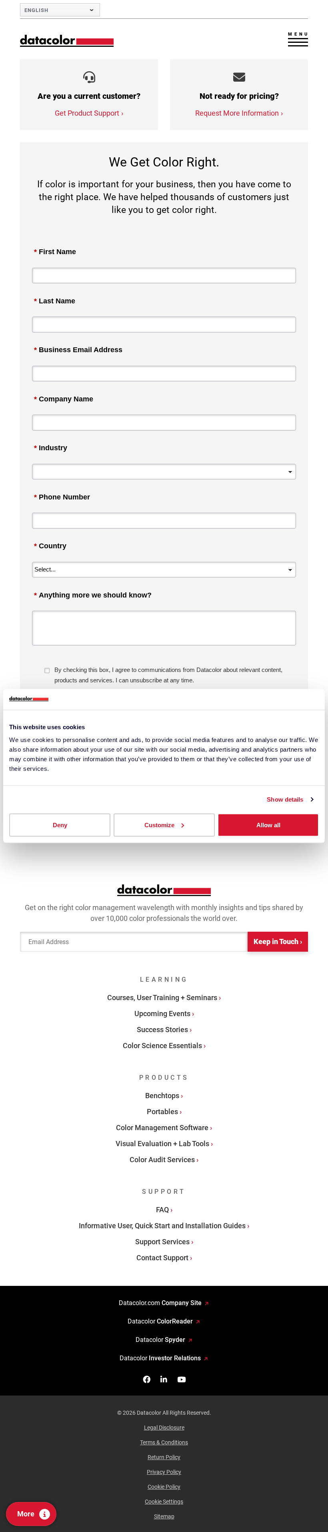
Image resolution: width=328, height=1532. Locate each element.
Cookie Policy (164, 1487)
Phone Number (62, 497)
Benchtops (162, 1095)
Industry (50, 448)
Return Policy (164, 1457)
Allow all (268, 824)
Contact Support (162, 1257)
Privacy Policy (164, 1472)
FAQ (162, 1209)
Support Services (162, 1241)
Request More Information (237, 113)
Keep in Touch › (278, 941)
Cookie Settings (164, 1501)
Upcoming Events (162, 1013)
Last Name (54, 301)
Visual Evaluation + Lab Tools (162, 1143)
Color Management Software (162, 1127)
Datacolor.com (160, 1303)
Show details (285, 799)
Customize (159, 824)
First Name (55, 252)
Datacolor (160, 1321)
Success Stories (162, 1029)
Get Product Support (87, 113)
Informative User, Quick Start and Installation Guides (162, 1225)
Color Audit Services (162, 1159)
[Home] (67, 40)
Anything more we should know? (93, 595)
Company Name (63, 399)
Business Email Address (78, 350)
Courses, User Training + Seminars (162, 997)
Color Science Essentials (162, 1045)
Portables (162, 1111)
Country (50, 546)
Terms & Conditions (164, 1442)
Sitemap (164, 1516)
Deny (60, 824)
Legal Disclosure (164, 1427)
